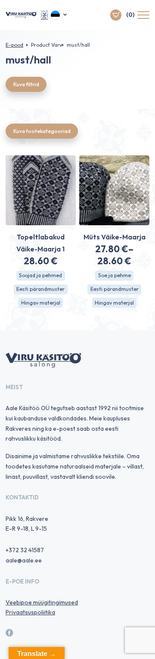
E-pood (14, 45)
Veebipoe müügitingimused (42, 602)
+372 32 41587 (25, 550)
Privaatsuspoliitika (30, 612)
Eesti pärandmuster (40, 289)
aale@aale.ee (24, 560)
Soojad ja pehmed (40, 275)
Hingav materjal (40, 302)
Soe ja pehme (114, 275)
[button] (59, 15)
